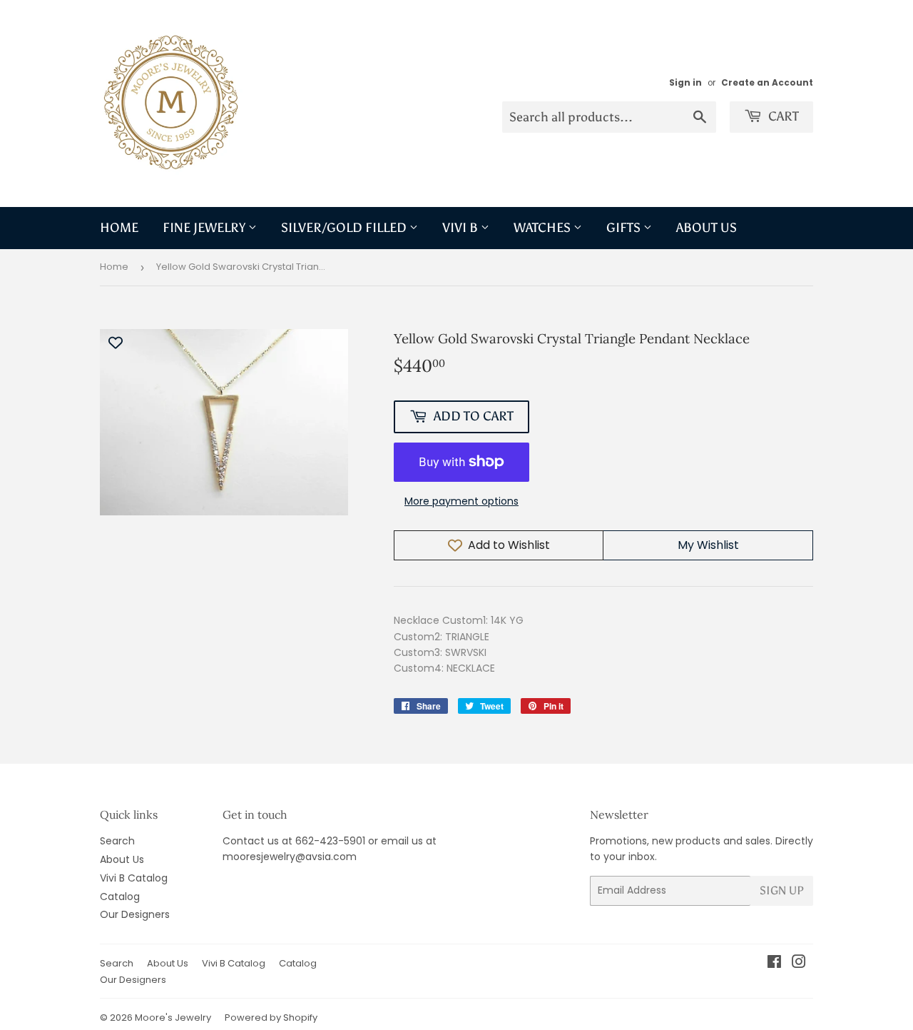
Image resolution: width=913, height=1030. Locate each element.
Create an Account (767, 83)
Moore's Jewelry (173, 1017)
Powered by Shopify (271, 1017)
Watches (543, 228)
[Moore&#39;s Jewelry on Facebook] (774, 963)
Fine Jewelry (205, 228)
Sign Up (782, 890)
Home (119, 228)
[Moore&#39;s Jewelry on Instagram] (799, 963)
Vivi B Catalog (134, 878)
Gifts (624, 228)
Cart (782, 116)
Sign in (685, 83)
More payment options (461, 501)
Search (117, 841)
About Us (706, 228)
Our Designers (135, 914)
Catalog (120, 896)
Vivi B (461, 228)
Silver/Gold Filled (345, 228)
